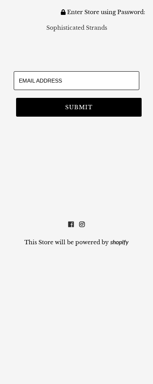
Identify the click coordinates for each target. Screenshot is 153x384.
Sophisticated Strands (76, 27)
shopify (119, 243)
